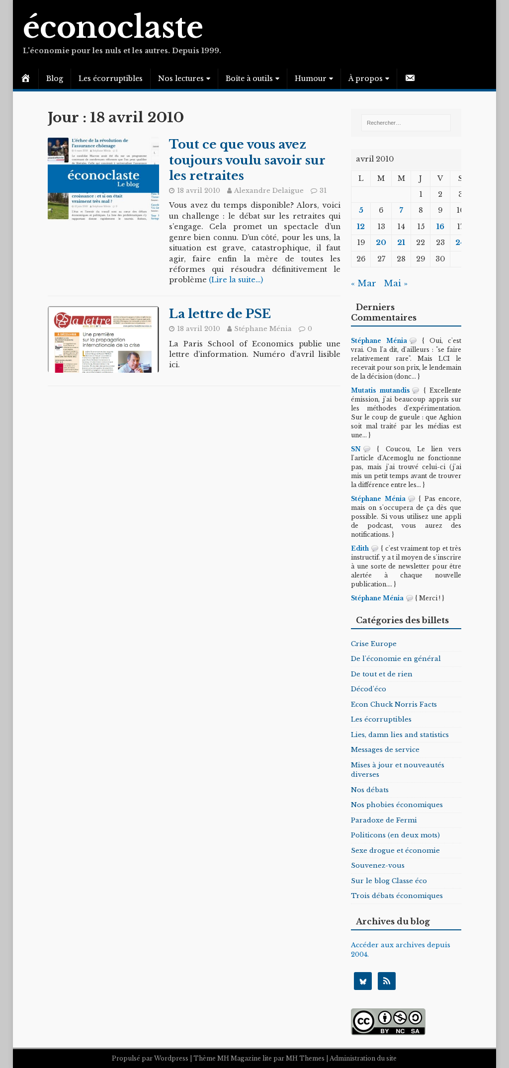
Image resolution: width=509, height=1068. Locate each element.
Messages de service (385, 749)
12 (361, 226)
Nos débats (370, 790)
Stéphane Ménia (263, 329)
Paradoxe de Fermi (384, 820)
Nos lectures (181, 78)
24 (460, 242)
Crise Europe (374, 644)
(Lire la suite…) (236, 279)
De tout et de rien (382, 674)
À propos (365, 78)
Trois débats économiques (397, 896)
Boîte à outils (249, 78)
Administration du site (363, 1058)
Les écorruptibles (111, 78)
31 (323, 190)
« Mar (363, 283)
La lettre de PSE (220, 314)
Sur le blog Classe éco (389, 881)
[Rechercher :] (406, 122)
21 (401, 242)
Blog (54, 78)
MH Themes (305, 1058)
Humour (311, 78)
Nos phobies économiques (397, 805)
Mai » (396, 283)
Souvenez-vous (378, 865)
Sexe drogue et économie (395, 850)
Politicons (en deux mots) (395, 835)
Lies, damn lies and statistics (400, 735)
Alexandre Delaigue (269, 190)
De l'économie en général (396, 659)
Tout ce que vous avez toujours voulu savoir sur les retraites (247, 159)
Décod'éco (368, 689)
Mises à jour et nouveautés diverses (397, 770)
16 (440, 226)
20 (381, 242)
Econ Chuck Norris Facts (394, 704)
